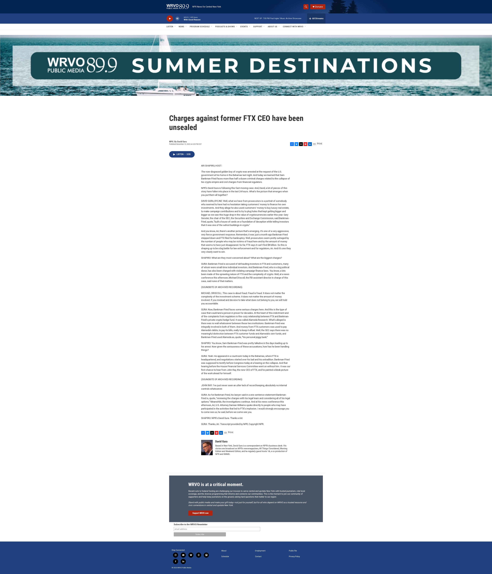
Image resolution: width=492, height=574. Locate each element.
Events (244, 27)
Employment (260, 551)
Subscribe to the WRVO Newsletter (190, 524)
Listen (170, 27)
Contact (258, 557)
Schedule (225, 557)
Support (257, 27)
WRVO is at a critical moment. (215, 484)
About (223, 551)
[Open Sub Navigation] (175, 27)
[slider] (181, 18)
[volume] (177, 18)
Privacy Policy (294, 557)
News (181, 27)
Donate (319, 6)
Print (319, 143)
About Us (272, 27)
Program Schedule (200, 27)
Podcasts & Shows (225, 27)
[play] (170, 18)
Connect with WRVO (293, 27)
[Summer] (246, 65)
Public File (293, 551)
